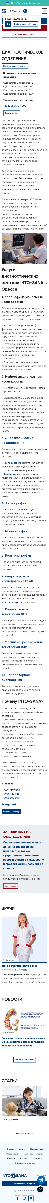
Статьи (23, 1158)
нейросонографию (13, 602)
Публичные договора (24, 1163)
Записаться (10, 886)
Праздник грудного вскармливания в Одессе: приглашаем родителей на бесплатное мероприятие (23, 1042)
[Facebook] (17, 1198)
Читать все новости (24, 1060)
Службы (10, 1149)
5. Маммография (14, 531)
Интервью (37, 1158)
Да (8, 24)
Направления (36, 1149)
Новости (11, 1158)
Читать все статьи (24, 1133)
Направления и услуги (14, 66)
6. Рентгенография (16, 555)
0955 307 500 (12, 797)
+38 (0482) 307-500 (14, 105)
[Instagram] (24, 1198)
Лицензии (41, 1175)
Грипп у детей (10, 1119)
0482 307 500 (12, 790)
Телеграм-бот (10, 804)
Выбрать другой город (25, 24)
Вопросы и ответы (34, 1154)
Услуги (22, 1149)
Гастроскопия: (12, 462)
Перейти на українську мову (25, 3)
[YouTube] (31, 1198)
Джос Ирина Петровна (19, 966)
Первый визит (12, 1154)
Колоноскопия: (12, 473)
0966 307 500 (12, 793)
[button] (16, 11)
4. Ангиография (14, 503)
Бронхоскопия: (12, 485)
